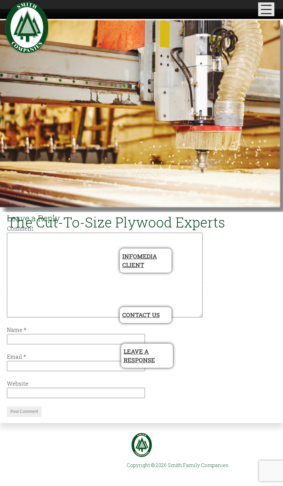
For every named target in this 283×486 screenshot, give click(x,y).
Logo (141, 445)
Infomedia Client (139, 260)
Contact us (141, 315)
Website (17, 383)
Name (16, 329)
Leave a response (139, 355)
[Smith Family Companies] (26, 27)
